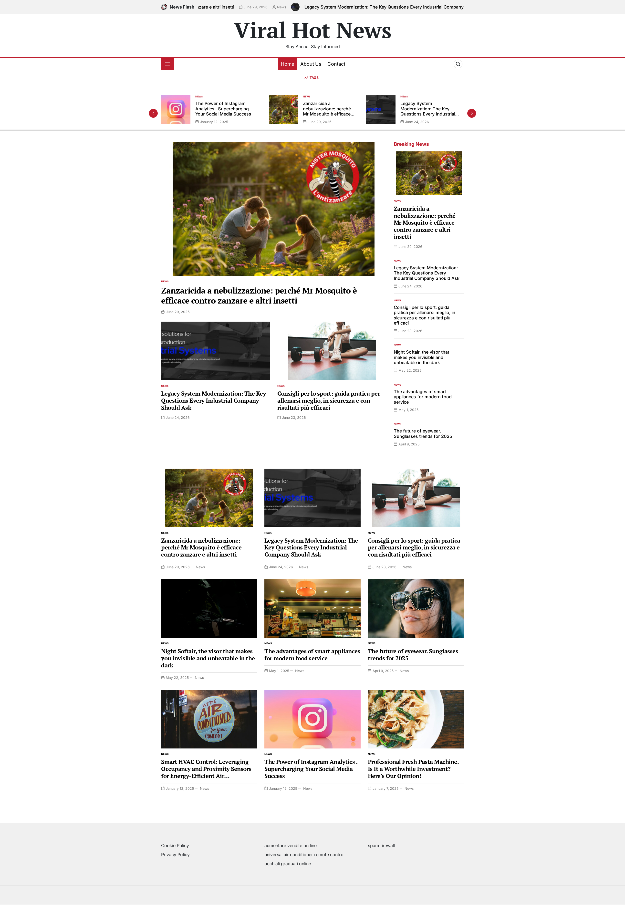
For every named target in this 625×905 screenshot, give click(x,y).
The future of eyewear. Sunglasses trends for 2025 (423, 433)
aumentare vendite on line (290, 845)
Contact (336, 64)
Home (287, 64)
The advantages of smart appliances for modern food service (423, 397)
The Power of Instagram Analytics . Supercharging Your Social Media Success (223, 108)
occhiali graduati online (287, 863)
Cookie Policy (175, 845)
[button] (471, 113)
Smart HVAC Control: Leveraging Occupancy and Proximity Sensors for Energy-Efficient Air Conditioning (206, 772)
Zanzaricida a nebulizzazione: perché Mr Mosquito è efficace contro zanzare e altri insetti (327, 114)
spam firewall (381, 845)
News (229, 7)
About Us (310, 64)
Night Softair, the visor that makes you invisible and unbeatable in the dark (421, 357)
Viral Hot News (313, 30)
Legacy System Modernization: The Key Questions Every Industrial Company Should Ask (344, 7)
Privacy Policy (175, 854)
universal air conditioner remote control (304, 854)
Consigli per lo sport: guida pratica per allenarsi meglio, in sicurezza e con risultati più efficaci (328, 400)
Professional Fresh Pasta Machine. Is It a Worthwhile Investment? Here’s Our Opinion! (413, 769)
